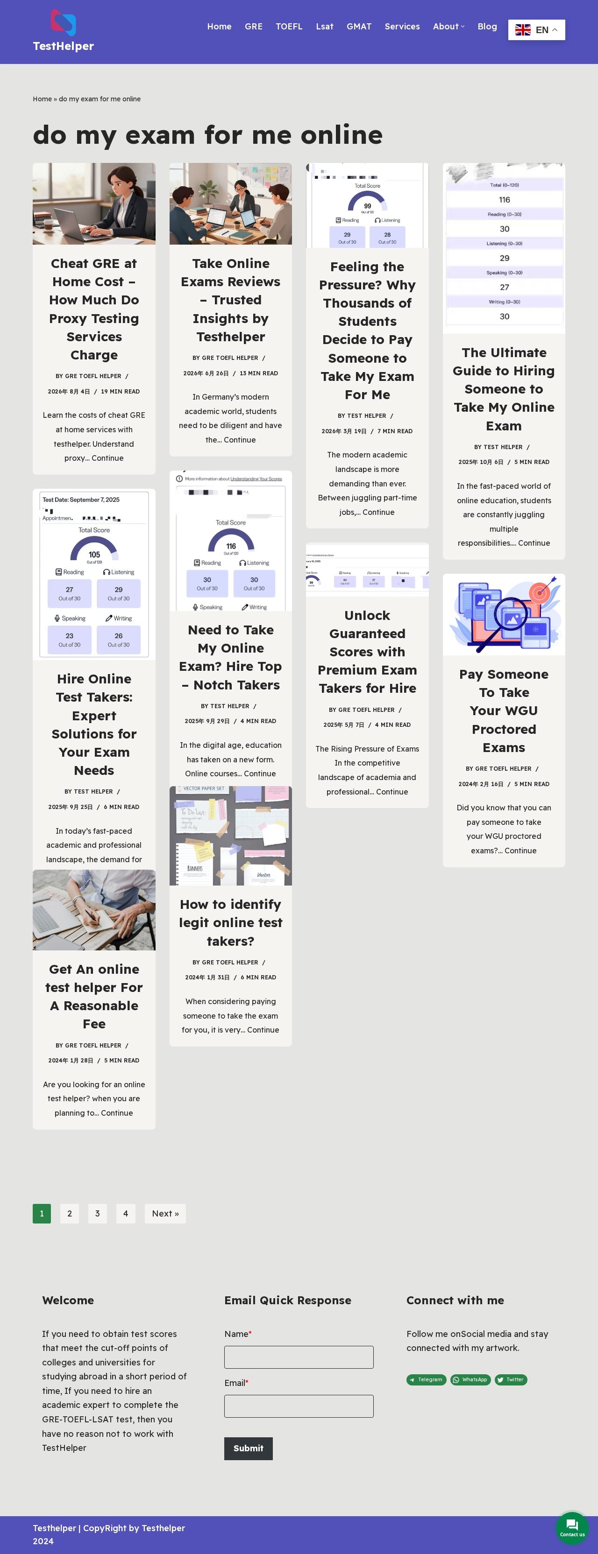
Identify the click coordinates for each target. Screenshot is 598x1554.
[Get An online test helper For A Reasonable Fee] (94, 910)
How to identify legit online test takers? (231, 922)
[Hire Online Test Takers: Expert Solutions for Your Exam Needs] (94, 574)
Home (219, 26)
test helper (366, 415)
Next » (165, 1213)
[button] (462, 26)
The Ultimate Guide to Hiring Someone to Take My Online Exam (504, 389)
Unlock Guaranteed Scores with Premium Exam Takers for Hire (367, 651)
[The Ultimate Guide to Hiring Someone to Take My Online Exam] (504, 248)
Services (402, 26)
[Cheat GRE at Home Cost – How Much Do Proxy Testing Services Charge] (94, 204)
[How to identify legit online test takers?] (231, 836)
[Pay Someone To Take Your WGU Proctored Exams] (504, 614)
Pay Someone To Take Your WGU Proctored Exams (503, 710)
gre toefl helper (93, 376)
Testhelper (54, 1528)
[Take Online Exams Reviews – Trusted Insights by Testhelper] (231, 204)
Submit (248, 1448)
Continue (108, 458)
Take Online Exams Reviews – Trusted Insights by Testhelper (230, 300)
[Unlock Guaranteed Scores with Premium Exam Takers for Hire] (367, 569)
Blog (487, 26)
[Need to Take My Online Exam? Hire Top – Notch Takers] (231, 541)
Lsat (325, 26)
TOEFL (289, 26)
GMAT (359, 26)
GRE (254, 26)
